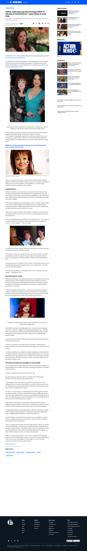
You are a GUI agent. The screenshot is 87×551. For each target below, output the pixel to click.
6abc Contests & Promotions (74, 526)
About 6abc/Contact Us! (73, 522)
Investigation (51, 522)
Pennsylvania (37, 524)
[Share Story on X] (36, 23)
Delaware (36, 528)
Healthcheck (51, 528)
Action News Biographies (73, 524)
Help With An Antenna (72, 536)
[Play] (69, 48)
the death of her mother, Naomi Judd (15, 57)
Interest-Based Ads (49, 545)
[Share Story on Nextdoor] (42, 23)
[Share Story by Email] (45, 23)
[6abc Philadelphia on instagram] (14, 541)
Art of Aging (51, 534)
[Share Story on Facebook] (33, 23)
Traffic (23, 526)
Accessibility (70, 530)
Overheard (51, 530)
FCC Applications (65, 545)
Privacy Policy (9, 545)
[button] (8, 2)
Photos (23, 530)
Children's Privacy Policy (25, 545)
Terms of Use (43, 545)
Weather (23, 524)
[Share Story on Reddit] (39, 23)
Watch (23, 528)
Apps (23, 532)
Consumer (51, 526)
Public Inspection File (57, 545)
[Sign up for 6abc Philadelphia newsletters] (17, 541)
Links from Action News (54, 532)
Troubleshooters (52, 524)
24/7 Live (25, 2)
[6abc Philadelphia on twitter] (11, 541)
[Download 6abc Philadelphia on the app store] (69, 541)
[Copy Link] (48, 23)
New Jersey (36, 526)
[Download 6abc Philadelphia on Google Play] (76, 541)
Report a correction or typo (10, 444)
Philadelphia (36, 522)
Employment (70, 532)
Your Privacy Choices (16, 545)
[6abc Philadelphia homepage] (16, 2)
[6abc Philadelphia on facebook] (8, 541)
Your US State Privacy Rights (35, 545)
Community (70, 534)
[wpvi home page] (10, 522)
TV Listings (70, 528)
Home (23, 522)
